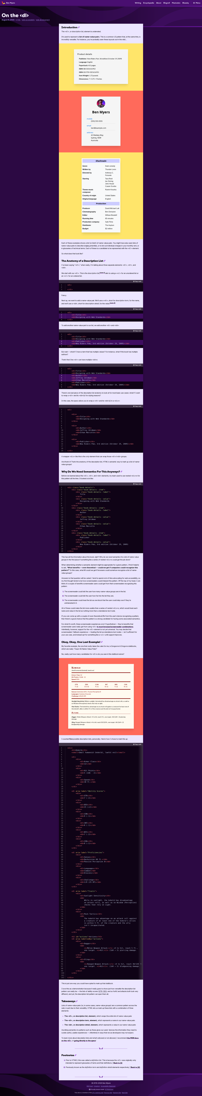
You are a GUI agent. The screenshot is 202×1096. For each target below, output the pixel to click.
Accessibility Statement (108, 1086)
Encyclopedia (148, 3)
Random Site (117, 1092)
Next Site (125, 1092)
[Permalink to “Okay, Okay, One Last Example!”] (102, 642)
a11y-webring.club (97, 1092)
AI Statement (109, 1089)
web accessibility (28, 20)
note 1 (102, 273)
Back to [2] (135, 1067)
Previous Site (108, 1092)
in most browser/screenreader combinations (115, 627)
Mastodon (176, 3)
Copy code (138, 281)
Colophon (97, 1086)
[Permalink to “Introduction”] (79, 27)
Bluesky (185, 3)
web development (43, 20)
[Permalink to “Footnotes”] (75, 1055)
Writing (138, 3)
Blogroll (166, 3)
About (158, 3)
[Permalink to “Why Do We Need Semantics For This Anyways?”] (121, 471)
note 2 (112, 303)
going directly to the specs (85, 1041)
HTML (18, 20)
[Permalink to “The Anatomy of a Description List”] (105, 260)
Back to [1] (118, 1063)
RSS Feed (90, 1086)
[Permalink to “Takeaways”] (77, 1001)
